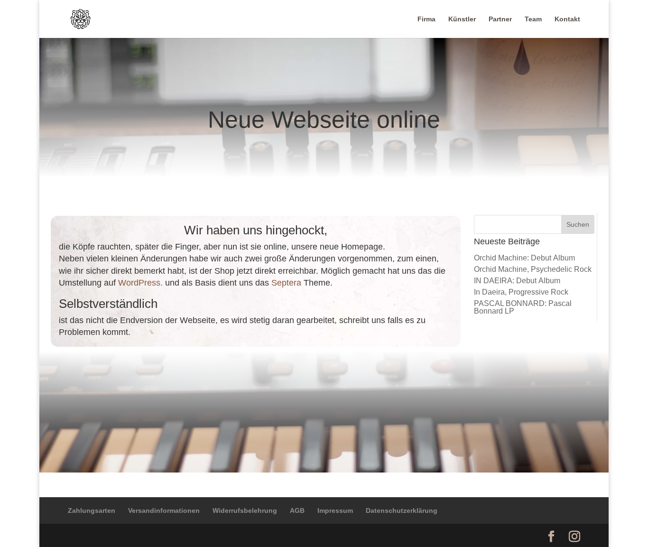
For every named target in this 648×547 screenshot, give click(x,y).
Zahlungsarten (91, 510)
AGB (297, 510)
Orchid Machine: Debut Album (524, 258)
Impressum (335, 510)
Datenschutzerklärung (401, 510)
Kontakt (567, 19)
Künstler (462, 19)
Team (533, 19)
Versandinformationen (164, 510)
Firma (426, 19)
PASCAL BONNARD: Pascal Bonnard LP (523, 307)
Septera (286, 282)
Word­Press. (140, 282)
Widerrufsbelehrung (245, 510)
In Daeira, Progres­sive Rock (521, 292)
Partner (500, 19)
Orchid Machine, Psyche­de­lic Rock (533, 269)
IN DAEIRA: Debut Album (517, 281)
